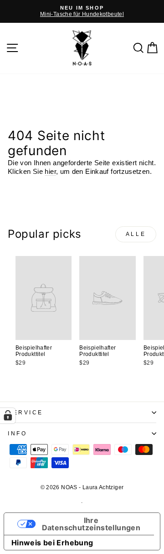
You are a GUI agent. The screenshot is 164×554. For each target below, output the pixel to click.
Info (17, 433)
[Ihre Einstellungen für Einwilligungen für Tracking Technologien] (7, 415)
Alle (136, 234)
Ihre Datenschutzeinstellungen (91, 524)
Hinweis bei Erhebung (52, 542)
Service (25, 412)
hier (50, 171)
